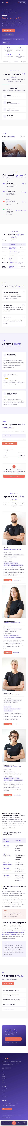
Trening (3, 1092)
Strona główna (5, 9)
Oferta (16, 61)
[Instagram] (3, 1068)
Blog (3, 1080)
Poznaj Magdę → (17, 795)
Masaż (3, 1090)
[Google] (9, 1068)
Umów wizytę (7, 30)
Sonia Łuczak (7, 693)
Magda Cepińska (9, 765)
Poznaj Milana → (17, 580)
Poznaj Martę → (17, 652)
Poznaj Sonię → (16, 724)
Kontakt (3, 1082)
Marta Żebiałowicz (9, 621)
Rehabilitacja (5, 1096)
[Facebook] (6, 1068)
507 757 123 (9, 34)
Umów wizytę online (12, 1039)
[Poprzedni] (21, 136)
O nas (3, 1074)
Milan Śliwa (7, 548)
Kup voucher (13, 476)
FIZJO (5, 2)
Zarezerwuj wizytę (8, 443)
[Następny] (24, 136)
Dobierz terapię (7, 61)
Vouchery (4, 1078)
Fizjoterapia (4, 1088)
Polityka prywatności (6, 1117)
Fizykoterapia (5, 1094)
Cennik (3, 1076)
